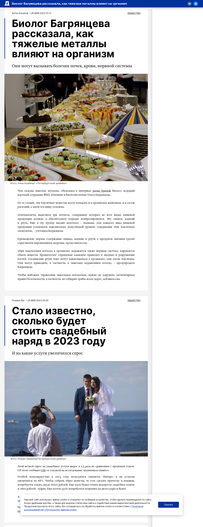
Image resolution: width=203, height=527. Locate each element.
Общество (134, 13)
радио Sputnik (102, 191)
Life (43, 470)
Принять (168, 504)
